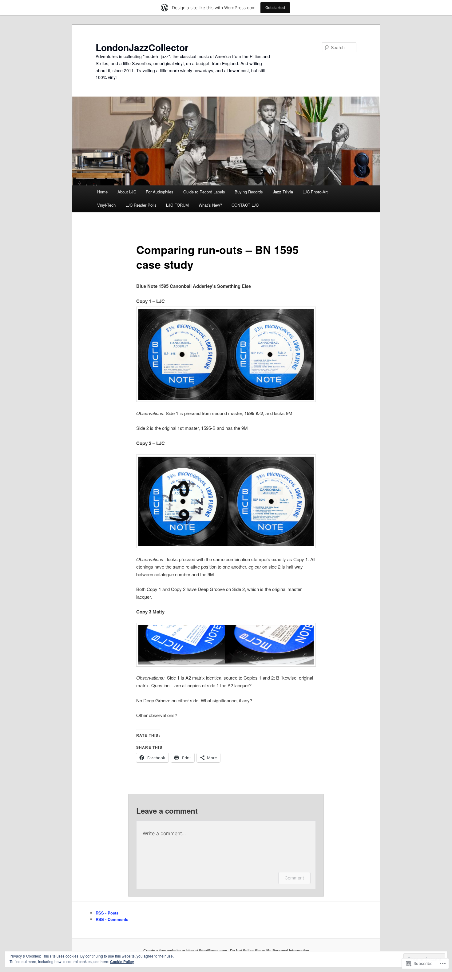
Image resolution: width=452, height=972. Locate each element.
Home (102, 192)
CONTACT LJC (245, 205)
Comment (294, 877)
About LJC (126, 192)
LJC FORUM (177, 205)
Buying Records (249, 192)
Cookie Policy (122, 961)
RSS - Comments (112, 919)
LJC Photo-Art (315, 192)
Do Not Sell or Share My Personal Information (269, 950)
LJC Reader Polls (141, 205)
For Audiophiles (159, 192)
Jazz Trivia (283, 192)
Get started (275, 7)
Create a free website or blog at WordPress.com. (185, 950)
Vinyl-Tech (106, 205)
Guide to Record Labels (204, 192)
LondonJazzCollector (142, 47)
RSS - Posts (107, 913)
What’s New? (210, 205)
